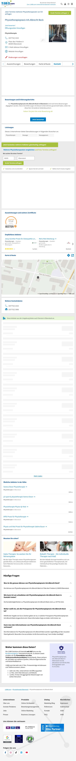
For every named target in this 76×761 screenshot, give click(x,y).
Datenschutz (64, 707)
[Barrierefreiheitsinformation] (69, 3)
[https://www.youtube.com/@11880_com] (27, 752)
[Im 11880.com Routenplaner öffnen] (68, 255)
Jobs (5, 711)
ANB (62, 714)
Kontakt (57, 64)
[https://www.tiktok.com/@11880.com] (16, 752)
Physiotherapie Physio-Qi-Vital (14, 506)
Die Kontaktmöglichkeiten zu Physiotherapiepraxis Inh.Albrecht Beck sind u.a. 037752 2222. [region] (34, 602)
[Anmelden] (66, 3)
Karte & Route (44, 64)
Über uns (6, 703)
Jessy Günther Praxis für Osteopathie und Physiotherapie (21, 239)
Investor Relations (9, 707)
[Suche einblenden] (62, 3)
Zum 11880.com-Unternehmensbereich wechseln (41, 4)
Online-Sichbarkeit (27, 703)
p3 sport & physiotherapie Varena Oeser (18, 497)
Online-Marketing (27, 711)
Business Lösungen (28, 714)
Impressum (64, 703)
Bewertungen (29, 64)
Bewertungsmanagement (30, 707)
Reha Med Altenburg (46, 239)
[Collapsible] (70, 583)
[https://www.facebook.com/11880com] (5, 752)
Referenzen (48, 707)
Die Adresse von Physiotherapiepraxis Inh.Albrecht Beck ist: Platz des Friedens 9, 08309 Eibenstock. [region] (36, 588)
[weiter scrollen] (73, 64)
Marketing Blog (49, 703)
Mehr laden (38, 476)
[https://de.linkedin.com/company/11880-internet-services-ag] (21, 752)
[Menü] (73, 3)
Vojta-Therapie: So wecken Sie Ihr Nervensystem (17, 555)
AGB (62, 711)
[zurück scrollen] (3, 64)
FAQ (45, 714)
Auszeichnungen (13, 64)
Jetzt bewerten (38, 119)
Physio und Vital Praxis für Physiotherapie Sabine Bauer (24, 526)
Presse (5, 714)
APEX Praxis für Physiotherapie (14, 516)
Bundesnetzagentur (12, 653)
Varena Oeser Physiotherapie (14, 487)
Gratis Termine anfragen (58, 13)
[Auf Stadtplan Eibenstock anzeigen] (72, 255)
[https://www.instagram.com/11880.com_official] (11, 752)
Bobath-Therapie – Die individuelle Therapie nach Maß (54, 555)
